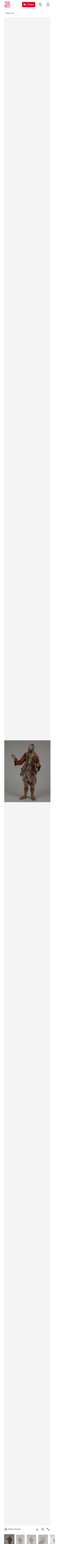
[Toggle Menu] (48, 4)
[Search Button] (40, 4)
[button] (27, 771)
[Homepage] (7, 5)
